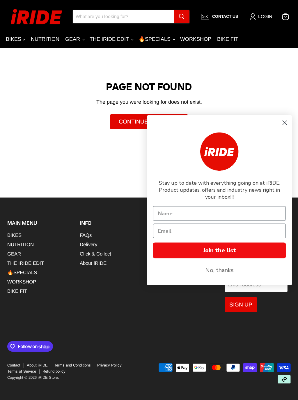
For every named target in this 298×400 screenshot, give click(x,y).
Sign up (240, 305)
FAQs (86, 235)
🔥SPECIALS (155, 39)
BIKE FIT (227, 39)
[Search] (181, 16)
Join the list (219, 250)
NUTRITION (45, 39)
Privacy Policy (109, 365)
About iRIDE (93, 263)
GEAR (73, 39)
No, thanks (219, 270)
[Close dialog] (285, 122)
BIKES (14, 39)
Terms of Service (21, 371)
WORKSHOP (195, 39)
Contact (13, 365)
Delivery (88, 244)
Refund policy (53, 371)
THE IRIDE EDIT (110, 39)
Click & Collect (95, 254)
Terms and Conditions (72, 365)
